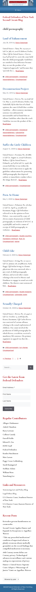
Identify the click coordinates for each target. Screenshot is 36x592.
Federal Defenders (10, 450)
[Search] (30, 367)
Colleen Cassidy (9, 434)
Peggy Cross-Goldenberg (12, 461)
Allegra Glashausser (11, 423)
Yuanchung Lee (8, 476)
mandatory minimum (10, 239)
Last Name (7, 401)
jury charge (23, 347)
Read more (20, 71)
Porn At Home (11, 195)
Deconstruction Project (16, 89)
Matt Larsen (7, 457)
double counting (25, 236)
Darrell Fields (8, 438)
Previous (7, 358)
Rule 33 (22, 239)
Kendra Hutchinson (10, 453)
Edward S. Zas (8, 442)
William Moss (8, 472)
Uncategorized (21, 79)
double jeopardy (25, 292)
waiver (17, 241)
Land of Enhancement (15, 38)
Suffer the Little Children (17, 144)
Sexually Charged (12, 304)
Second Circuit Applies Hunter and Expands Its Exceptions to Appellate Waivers (17, 531)
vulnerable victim (21, 295)
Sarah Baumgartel (10, 465)
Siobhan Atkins (9, 468)
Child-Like (8, 250)
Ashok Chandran (9, 427)
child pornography (11, 77)
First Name (7, 394)
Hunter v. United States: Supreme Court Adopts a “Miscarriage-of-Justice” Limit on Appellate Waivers (17, 567)
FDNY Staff (7, 446)
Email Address (9, 387)
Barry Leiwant (8, 431)
